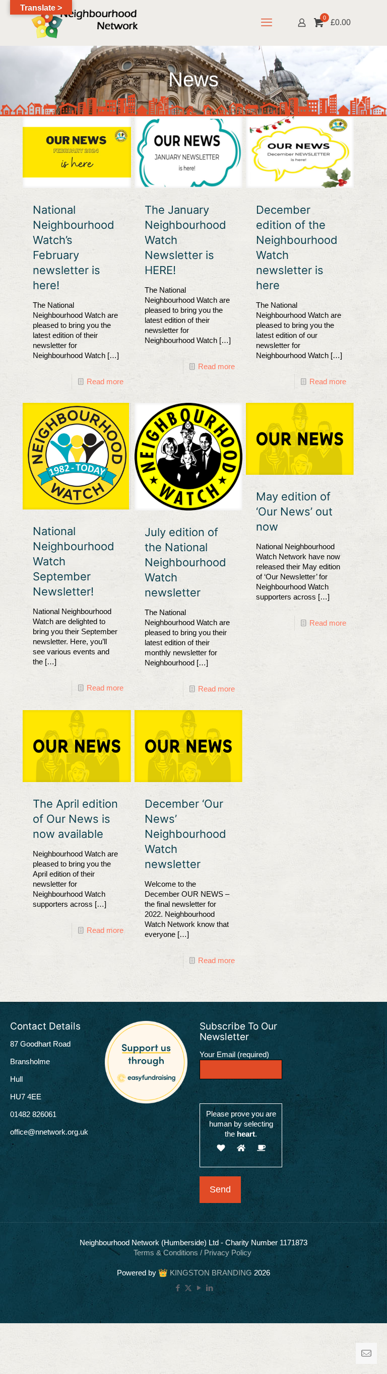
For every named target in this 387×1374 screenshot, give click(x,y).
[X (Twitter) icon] (188, 1287)
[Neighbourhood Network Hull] (84, 22)
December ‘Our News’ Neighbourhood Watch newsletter (185, 834)
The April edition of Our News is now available (75, 818)
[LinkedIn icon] (209, 1287)
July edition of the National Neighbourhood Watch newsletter (185, 562)
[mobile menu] (266, 22)
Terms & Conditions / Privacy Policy (193, 1252)
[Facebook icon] (177, 1287)
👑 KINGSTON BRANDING (205, 1272)
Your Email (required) (234, 1054)
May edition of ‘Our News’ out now (294, 511)
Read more (105, 381)
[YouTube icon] (199, 1287)
